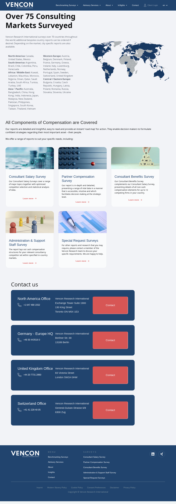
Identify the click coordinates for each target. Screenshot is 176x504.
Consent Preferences (96, 487)
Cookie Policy (77, 487)
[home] (19, 5)
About (108, 5)
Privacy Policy (129, 487)
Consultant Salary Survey (94, 457)
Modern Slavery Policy (57, 487)
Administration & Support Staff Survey (99, 472)
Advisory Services (90, 5)
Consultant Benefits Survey (95, 467)
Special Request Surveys (94, 478)
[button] (67, 5)
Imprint (40, 487)
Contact (110, 305)
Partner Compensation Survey (96, 462)
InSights (121, 5)
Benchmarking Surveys (66, 5)
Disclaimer (114, 487)
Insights (51, 472)
